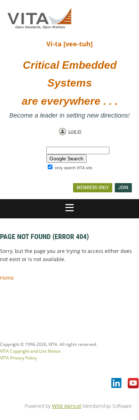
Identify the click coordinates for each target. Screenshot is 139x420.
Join (123, 187)
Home (7, 277)
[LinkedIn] (117, 383)
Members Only (93, 187)
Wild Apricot (66, 406)
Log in (74, 131)
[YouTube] (133, 383)
